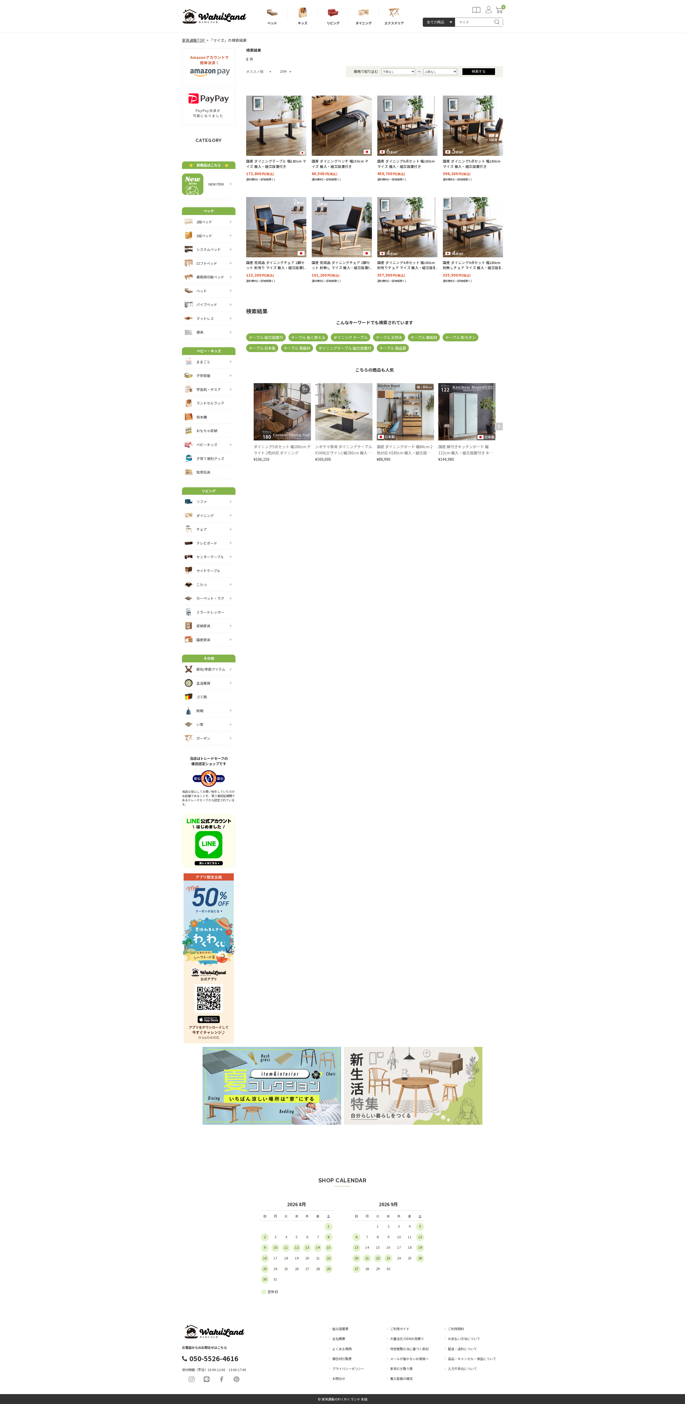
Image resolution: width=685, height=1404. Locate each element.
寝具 (199, 332)
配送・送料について (462, 1348)
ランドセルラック (210, 403)
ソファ (201, 501)
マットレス (205, 318)
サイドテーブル (208, 570)
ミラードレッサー (210, 612)
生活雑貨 (203, 683)
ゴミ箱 (201, 696)
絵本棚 (201, 417)
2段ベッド (204, 221)
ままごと (203, 361)
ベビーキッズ (206, 444)
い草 (199, 724)
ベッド (201, 290)
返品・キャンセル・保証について (472, 1358)
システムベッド (208, 249)
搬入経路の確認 (401, 1378)
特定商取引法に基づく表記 (409, 1348)
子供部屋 (203, 375)
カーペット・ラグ (210, 598)
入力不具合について (462, 1368)
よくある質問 (342, 1348)
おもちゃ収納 (206, 430)
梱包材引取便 (342, 1358)
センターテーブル (210, 556)
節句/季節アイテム (210, 669)
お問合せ (338, 1378)
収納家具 (203, 625)
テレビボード (206, 543)
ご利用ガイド (399, 1328)
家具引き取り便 (401, 1368)
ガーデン (203, 738)
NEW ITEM (214, 184)
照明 (199, 710)
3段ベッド (204, 235)
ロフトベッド (206, 263)
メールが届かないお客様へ (409, 1358)
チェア (201, 529)
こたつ (201, 584)
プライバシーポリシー (348, 1368)
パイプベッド (206, 304)
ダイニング (205, 515)
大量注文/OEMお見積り (407, 1338)
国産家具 (203, 639)
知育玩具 (203, 472)
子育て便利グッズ (210, 458)
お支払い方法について (464, 1338)
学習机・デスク (208, 389)
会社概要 (338, 1338)
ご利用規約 (456, 1328)
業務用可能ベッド (210, 277)
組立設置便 (340, 1328)
